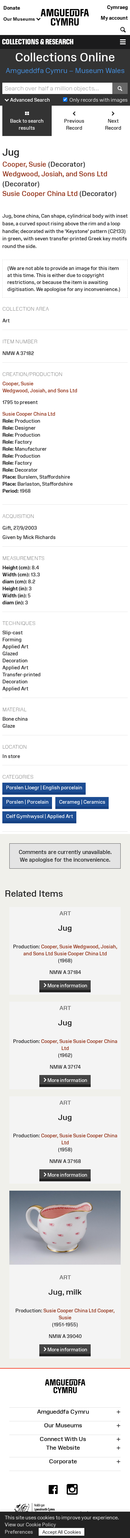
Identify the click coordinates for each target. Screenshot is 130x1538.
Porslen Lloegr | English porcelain (44, 787)
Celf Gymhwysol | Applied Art (39, 816)
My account (114, 18)
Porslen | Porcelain (27, 802)
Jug (65, 927)
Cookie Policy (41, 1524)
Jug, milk (65, 1291)
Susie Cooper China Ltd (40, 193)
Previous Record (74, 124)
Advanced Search (29, 100)
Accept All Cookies (61, 1532)
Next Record (113, 124)
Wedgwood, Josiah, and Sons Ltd (54, 174)
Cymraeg (117, 7)
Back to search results (27, 124)
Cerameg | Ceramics (82, 802)
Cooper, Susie (24, 164)
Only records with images (98, 100)
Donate (11, 8)
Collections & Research (38, 41)
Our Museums (19, 19)
